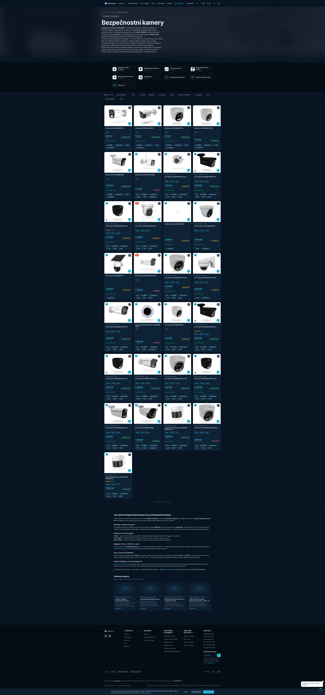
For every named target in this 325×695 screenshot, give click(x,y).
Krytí (208, 94)
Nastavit (186, 692)
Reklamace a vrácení (170, 648)
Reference (127, 640)
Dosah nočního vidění (184, 94)
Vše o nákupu (145, 3)
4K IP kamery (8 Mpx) (112, 41)
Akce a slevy (187, 639)
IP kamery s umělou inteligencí (131, 41)
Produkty (120, 3)
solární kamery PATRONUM (125, 548)
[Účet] (214, 3)
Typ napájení (198, 94)
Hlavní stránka (105, 12)
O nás (153, 3)
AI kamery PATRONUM (120, 564)
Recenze (126, 646)
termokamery (124, 43)
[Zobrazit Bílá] (196, 170)
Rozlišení (151, 94)
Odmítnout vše (196, 692)
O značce (127, 634)
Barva (121, 99)
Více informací (210, 662)
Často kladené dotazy (150, 637)
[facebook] (105, 636)
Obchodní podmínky (169, 636)
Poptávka (191, 3)
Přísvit (172, 94)
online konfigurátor (169, 569)
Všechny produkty (189, 636)
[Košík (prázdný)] (219, 3)
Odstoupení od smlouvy (204, 685)
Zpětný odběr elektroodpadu (172, 651)
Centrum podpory (133, 3)
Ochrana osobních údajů (170, 639)
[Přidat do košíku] (129, 123)
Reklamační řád (168, 645)
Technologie (127, 637)
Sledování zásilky (210, 647)
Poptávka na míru (210, 644)
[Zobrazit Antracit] (195, 170)
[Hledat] (197, 3)
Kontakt (169, 3)
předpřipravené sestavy (109, 49)
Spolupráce (161, 3)
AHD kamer (136, 39)
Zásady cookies (168, 642)
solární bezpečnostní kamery (127, 45)
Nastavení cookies (216, 685)
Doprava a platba (188, 645)
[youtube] (109, 636)
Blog (125, 643)
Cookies (194, 685)
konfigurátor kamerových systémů (137, 47)
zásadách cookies (146, 692)
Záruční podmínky (149, 640)
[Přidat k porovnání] (129, 107)
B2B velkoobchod (189, 642)
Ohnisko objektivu (110, 99)
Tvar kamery (162, 94)
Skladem (143, 94)
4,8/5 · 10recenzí (209, 642)
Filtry (133, 94)
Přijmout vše (208, 692)
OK (219, 655)
